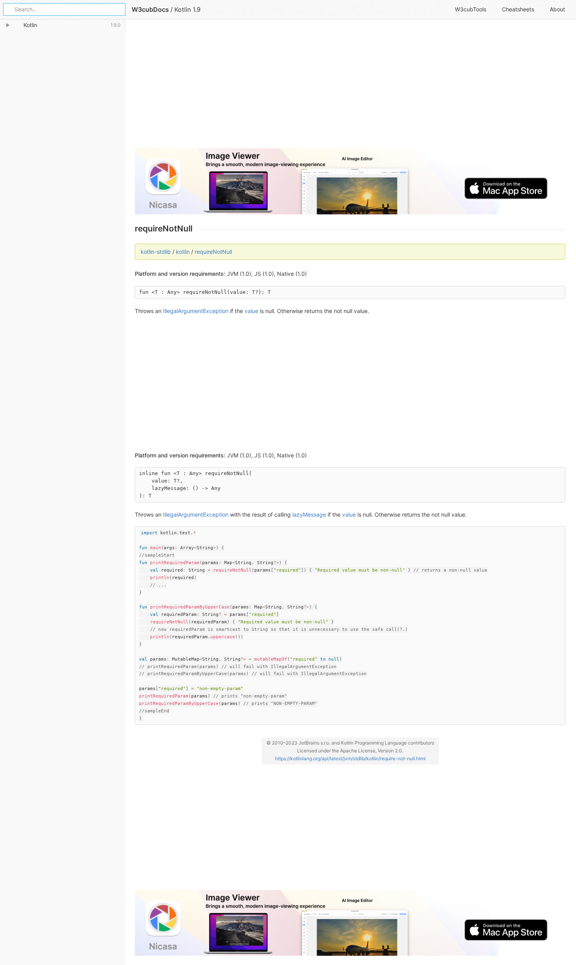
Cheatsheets (518, 9)
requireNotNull (213, 251)
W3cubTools (470, 9)
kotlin (183, 251)
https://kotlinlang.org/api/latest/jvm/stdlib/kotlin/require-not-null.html (350, 758)
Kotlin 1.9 (187, 9)
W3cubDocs (150, 9)
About (557, 9)
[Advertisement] (350, 87)
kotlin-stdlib (156, 251)
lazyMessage (309, 514)
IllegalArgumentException (195, 311)
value (251, 311)
